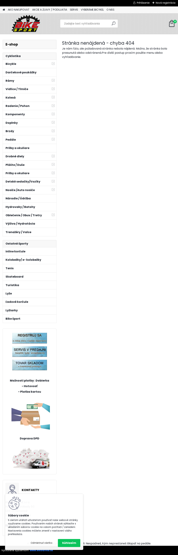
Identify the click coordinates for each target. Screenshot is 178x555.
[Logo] (26, 23)
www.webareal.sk (41, 550)
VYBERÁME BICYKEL (92, 9)
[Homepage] (4, 9)
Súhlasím (69, 543)
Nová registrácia (165, 3)
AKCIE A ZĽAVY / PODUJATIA (49, 9)
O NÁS (110, 9)
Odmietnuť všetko (41, 543)
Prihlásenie (143, 3)
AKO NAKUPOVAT (18, 9)
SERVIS (74, 9)
